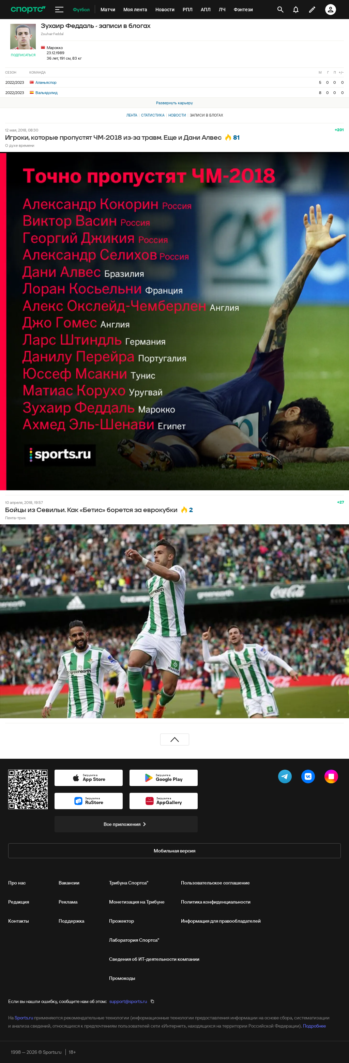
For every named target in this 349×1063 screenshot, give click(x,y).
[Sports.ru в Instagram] (332, 778)
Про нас (17, 883)
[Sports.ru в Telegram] (286, 778)
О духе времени (19, 145)
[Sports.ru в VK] (309, 778)
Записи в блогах (206, 115)
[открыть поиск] (280, 9)
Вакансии (69, 883)
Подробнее (314, 1026)
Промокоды (122, 978)
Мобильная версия (174, 851)
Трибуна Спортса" (128, 883)
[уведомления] (296, 9)
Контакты (18, 921)
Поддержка (71, 921)
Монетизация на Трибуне (137, 902)
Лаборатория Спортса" (134, 940)
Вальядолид (46, 92)
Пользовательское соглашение (215, 883)
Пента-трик (15, 517)
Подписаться (23, 55)
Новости (177, 115)
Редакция (18, 902)
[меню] (59, 9)
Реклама (68, 902)
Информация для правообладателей (221, 921)
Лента (131, 115)
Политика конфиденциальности (216, 902)
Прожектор (121, 921)
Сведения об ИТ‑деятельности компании (154, 959)
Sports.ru (24, 1018)
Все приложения (122, 824)
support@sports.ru (128, 1001)
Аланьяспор (45, 82)
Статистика (153, 115)
